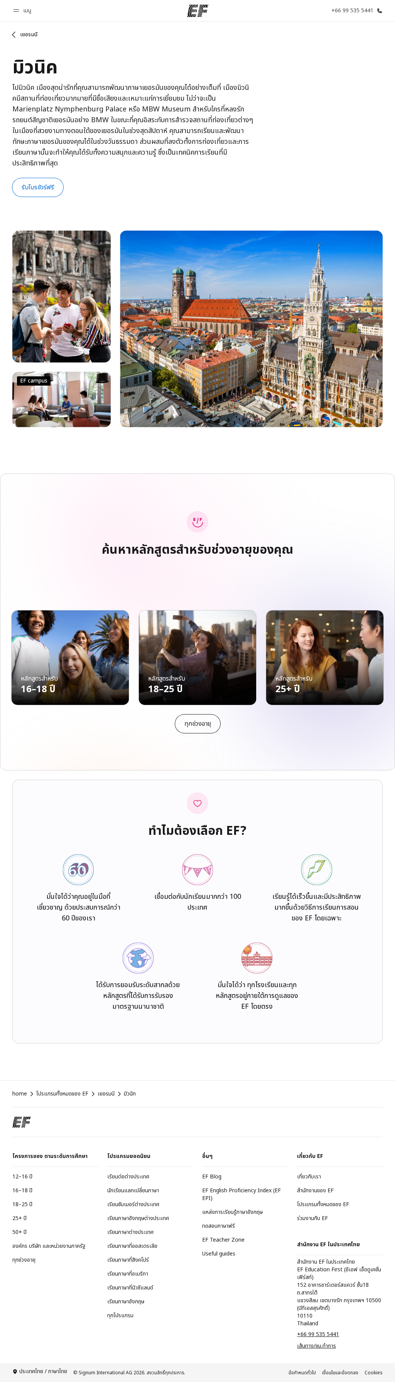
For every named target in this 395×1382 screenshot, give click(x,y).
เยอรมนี (28, 34)
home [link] (19, 1094)
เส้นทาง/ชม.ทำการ (316, 1346)
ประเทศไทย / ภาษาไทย (43, 1371)
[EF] (197, 11)
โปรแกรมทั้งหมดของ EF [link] (62, 1094)
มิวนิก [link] (130, 1094)
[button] (23, 10)
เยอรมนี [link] (106, 1094)
